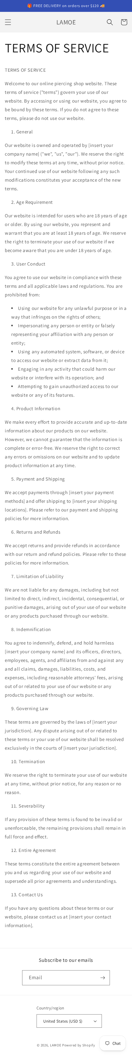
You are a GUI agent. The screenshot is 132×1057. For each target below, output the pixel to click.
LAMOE (56, 1045)
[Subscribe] (102, 977)
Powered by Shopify (78, 1045)
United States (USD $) (62, 1021)
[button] (8, 22)
